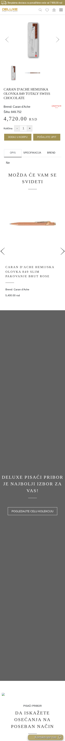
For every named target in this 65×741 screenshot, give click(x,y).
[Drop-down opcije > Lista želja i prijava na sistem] (10, 10)
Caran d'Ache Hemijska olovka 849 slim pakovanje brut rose (29, 271)
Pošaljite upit (46, 137)
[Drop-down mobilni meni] (61, 10)
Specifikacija (32, 152)
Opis (13, 152)
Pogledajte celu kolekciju (32, 511)
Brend (51, 152)
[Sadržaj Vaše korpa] (54, 10)
